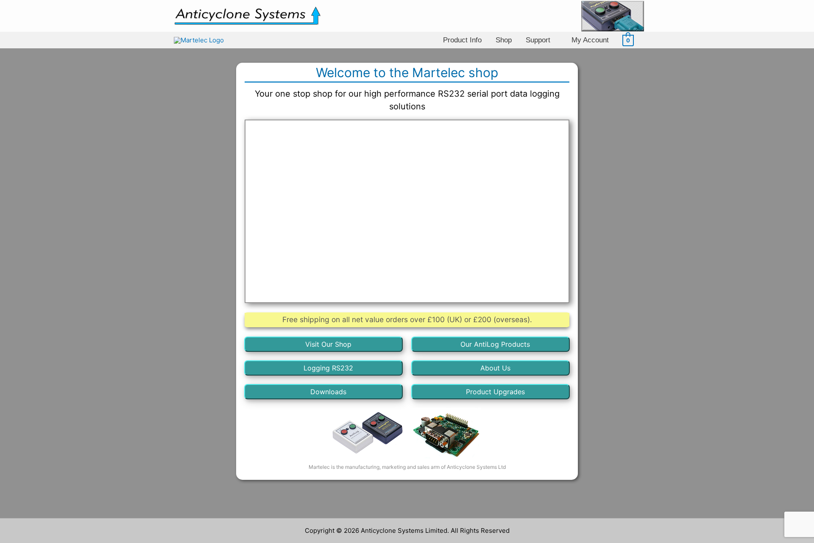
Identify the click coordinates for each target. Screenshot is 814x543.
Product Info (462, 40)
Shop (504, 40)
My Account (590, 40)
